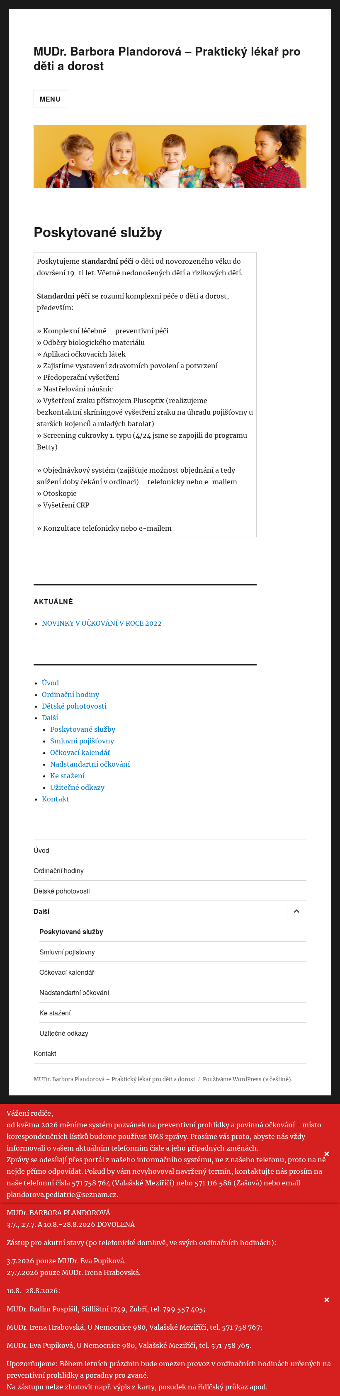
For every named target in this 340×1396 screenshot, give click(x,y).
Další (50, 718)
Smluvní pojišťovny (82, 741)
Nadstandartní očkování (90, 764)
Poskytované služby (82, 729)
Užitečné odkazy (77, 787)
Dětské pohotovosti (74, 706)
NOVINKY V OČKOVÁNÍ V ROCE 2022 (102, 623)
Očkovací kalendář (80, 752)
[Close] (326, 1154)
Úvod (50, 683)
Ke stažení (67, 776)
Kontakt (55, 799)
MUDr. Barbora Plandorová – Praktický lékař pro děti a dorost (167, 58)
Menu (50, 99)
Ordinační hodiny (70, 694)
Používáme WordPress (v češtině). (247, 1079)
